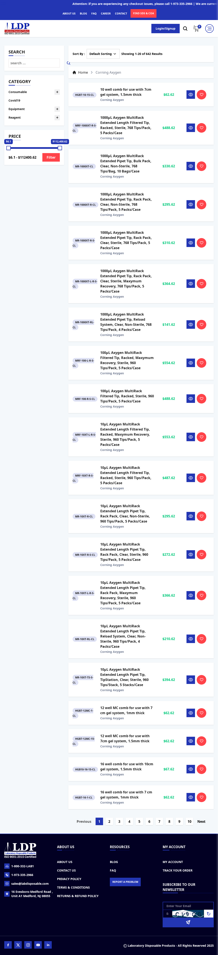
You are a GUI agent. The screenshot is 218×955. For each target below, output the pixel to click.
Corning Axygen (112, 100)
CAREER (106, 13)
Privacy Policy (69, 879)
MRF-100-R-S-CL (85, 399)
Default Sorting (100, 54)
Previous (84, 821)
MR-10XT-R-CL (84, 516)
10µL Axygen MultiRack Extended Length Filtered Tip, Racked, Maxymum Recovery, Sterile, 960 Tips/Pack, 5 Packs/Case (125, 434)
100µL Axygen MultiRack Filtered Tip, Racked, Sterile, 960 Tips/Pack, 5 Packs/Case (127, 396)
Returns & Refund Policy (78, 896)
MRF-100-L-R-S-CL (83, 363)
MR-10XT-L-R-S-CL (83, 595)
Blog (114, 862)
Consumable (18, 92)
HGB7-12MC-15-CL (84, 741)
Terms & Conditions (73, 887)
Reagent (15, 117)
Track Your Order (177, 870)
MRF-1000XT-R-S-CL (84, 128)
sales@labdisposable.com (30, 884)
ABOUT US (69, 13)
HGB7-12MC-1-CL (83, 713)
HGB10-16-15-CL (85, 769)
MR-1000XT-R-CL (85, 205)
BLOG (83, 13)
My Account (173, 862)
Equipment (17, 109)
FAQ (94, 13)
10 (189, 821)
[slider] (8, 148)
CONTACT (121, 13)
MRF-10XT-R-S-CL (83, 478)
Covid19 (14, 100)
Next (201, 821)
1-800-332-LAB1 (22, 866)
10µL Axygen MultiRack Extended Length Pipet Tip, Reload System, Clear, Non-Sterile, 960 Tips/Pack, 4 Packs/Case (123, 636)
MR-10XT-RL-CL (84, 639)
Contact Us (66, 870)
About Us (64, 862)
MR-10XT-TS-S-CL (83, 680)
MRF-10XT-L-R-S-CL (84, 437)
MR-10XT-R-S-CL (85, 555)
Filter (51, 157)
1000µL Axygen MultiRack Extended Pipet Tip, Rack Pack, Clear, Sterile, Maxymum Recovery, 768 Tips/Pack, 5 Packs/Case (126, 281)
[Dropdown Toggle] (57, 92)
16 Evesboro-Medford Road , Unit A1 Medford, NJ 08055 (32, 894)
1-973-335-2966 (22, 875)
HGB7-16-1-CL (83, 797)
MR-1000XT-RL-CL (83, 324)
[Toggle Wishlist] (201, 94)
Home (83, 72)
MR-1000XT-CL (84, 166)
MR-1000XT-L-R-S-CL (85, 284)
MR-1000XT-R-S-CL (84, 243)
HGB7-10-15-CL (84, 95)
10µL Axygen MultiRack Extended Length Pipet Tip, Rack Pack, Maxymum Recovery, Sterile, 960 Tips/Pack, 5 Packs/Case (123, 592)
